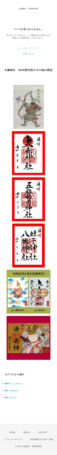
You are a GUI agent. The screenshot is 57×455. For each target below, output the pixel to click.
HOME (12, 432)
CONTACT (42, 432)
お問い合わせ (28, 54)
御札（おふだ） (11, 398)
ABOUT (26, 432)
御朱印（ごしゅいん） (14, 383)
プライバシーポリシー (13, 439)
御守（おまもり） (12, 390)
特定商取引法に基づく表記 (42, 439)
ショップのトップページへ (28, 48)
